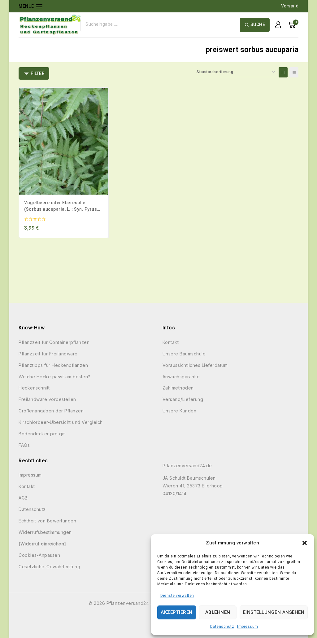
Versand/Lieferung (183, 399)
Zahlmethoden (178, 387)
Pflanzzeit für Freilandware (48, 353)
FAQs (24, 445)
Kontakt (171, 342)
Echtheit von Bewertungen (47, 520)
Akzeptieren (177, 612)
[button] (305, 543)
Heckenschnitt (34, 387)
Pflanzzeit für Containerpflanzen (54, 342)
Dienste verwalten (177, 595)
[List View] (293, 72)
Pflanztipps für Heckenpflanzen (53, 365)
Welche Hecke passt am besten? (54, 376)
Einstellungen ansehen (274, 612)
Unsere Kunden (180, 410)
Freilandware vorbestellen (47, 399)
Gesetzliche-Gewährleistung (49, 566)
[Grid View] (283, 72)
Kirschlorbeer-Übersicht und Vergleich (61, 422)
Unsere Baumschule (184, 353)
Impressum (247, 626)
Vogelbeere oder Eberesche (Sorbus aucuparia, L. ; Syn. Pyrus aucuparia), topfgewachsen (60, 209)
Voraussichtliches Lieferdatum (195, 365)
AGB (23, 497)
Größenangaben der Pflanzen (51, 410)
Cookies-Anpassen (39, 555)
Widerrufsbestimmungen (45, 532)
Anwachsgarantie (181, 376)
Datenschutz (222, 626)
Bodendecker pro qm (42, 433)
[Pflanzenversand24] (49, 24)
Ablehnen (217, 612)
